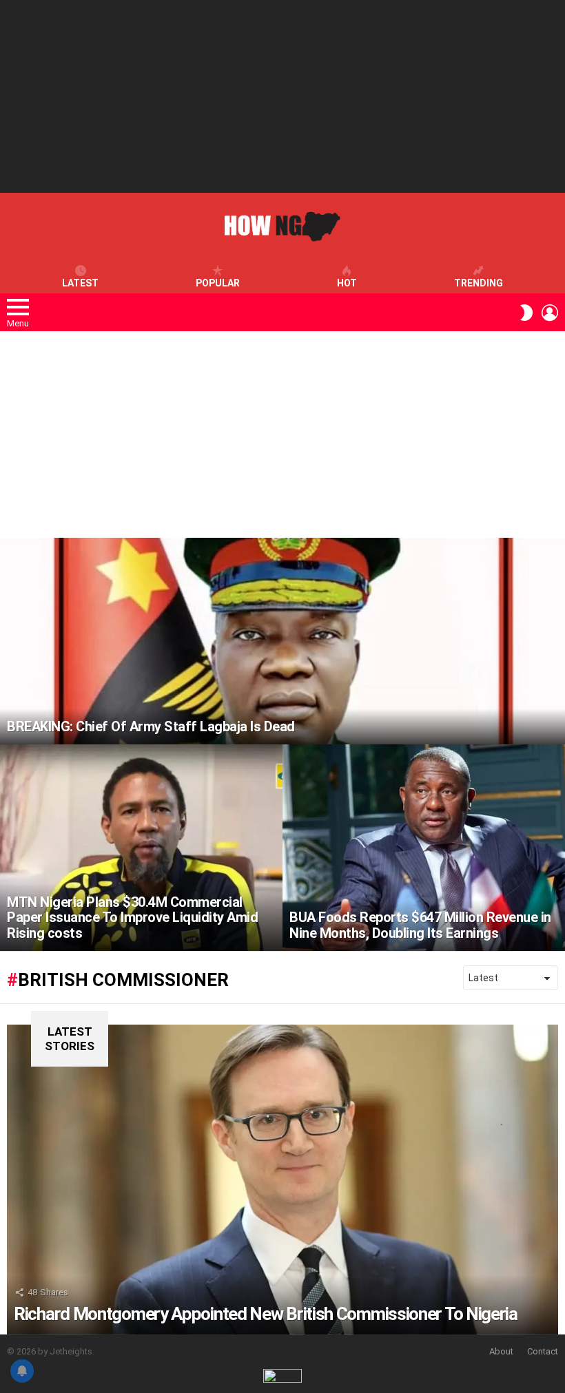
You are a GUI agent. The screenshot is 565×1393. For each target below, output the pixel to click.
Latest (80, 283)
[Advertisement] (282, 96)
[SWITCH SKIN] (526, 312)
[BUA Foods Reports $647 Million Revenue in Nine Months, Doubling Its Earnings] (423, 847)
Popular (218, 283)
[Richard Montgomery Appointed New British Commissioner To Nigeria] (282, 1179)
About (501, 1351)
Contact (542, 1351)
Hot (347, 283)
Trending (478, 283)
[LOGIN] (550, 312)
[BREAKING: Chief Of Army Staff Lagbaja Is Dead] (282, 641)
